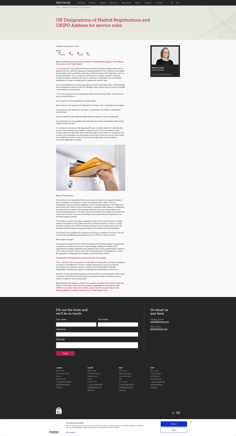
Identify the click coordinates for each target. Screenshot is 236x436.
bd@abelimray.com (158, 329)
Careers (147, 3)
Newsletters (75, 7)
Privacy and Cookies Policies (109, 427)
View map (59, 387)
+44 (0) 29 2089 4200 (96, 384)
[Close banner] (191, 422)
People (103, 3)
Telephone (61, 329)
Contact (159, 3)
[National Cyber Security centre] (59, 410)
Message (60, 339)
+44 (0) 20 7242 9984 (64, 382)
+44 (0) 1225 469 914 (127, 384)
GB (177, 2)
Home (58, 7)
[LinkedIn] (173, 412)
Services (81, 3)
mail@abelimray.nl (156, 384)
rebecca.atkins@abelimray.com (162, 74)
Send (65, 353)
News (137, 3)
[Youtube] (178, 412)
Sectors (92, 3)
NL (179, 2)
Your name (62, 319)
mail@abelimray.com (159, 322)
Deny (174, 430)
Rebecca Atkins (62, 290)
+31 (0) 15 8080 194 (158, 382)
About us (113, 3)
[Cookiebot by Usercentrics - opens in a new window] (54, 432)
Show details (70, 432)
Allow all (174, 424)
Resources (126, 3)
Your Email (103, 319)
